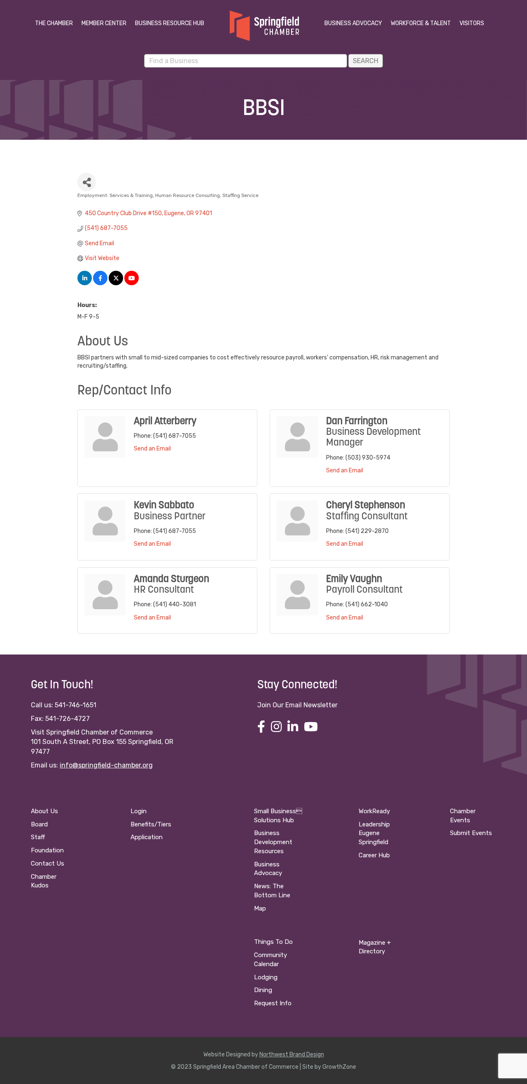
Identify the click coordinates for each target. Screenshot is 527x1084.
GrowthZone (339, 1066)
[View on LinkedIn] (84, 283)
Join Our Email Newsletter (297, 705)
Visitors (471, 23)
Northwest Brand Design (291, 1054)
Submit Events (471, 833)
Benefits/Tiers (151, 824)
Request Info (272, 1003)
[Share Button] (86, 182)
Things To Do (273, 942)
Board (39, 824)
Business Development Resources (273, 842)
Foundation (47, 850)
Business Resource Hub (169, 23)
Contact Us (47, 863)
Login (139, 811)
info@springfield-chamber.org (106, 765)
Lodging (265, 977)
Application (147, 837)
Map (260, 908)
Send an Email (152, 448)
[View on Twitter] (116, 283)
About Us (44, 811)
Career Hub (374, 855)
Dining (263, 990)
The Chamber (54, 23)
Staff (38, 837)
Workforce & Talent (421, 23)
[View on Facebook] (100, 283)
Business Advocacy (353, 23)
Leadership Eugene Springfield (374, 833)
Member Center (104, 23)
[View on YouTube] (131, 283)
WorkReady (374, 811)
